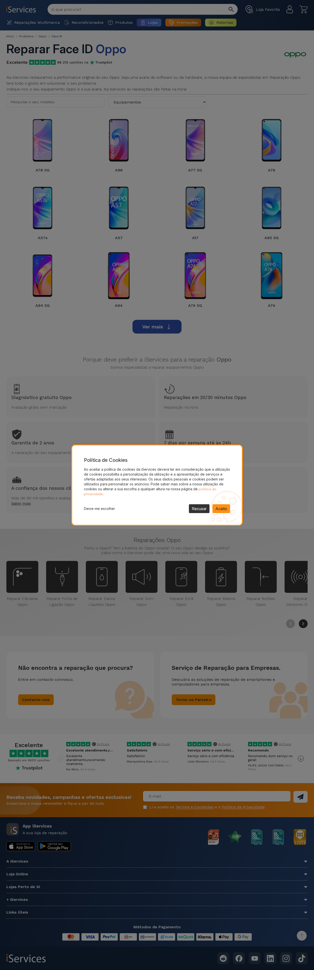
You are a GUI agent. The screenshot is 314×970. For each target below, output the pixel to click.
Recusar (199, 508)
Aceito (221, 508)
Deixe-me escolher (99, 508)
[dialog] (157, 485)
